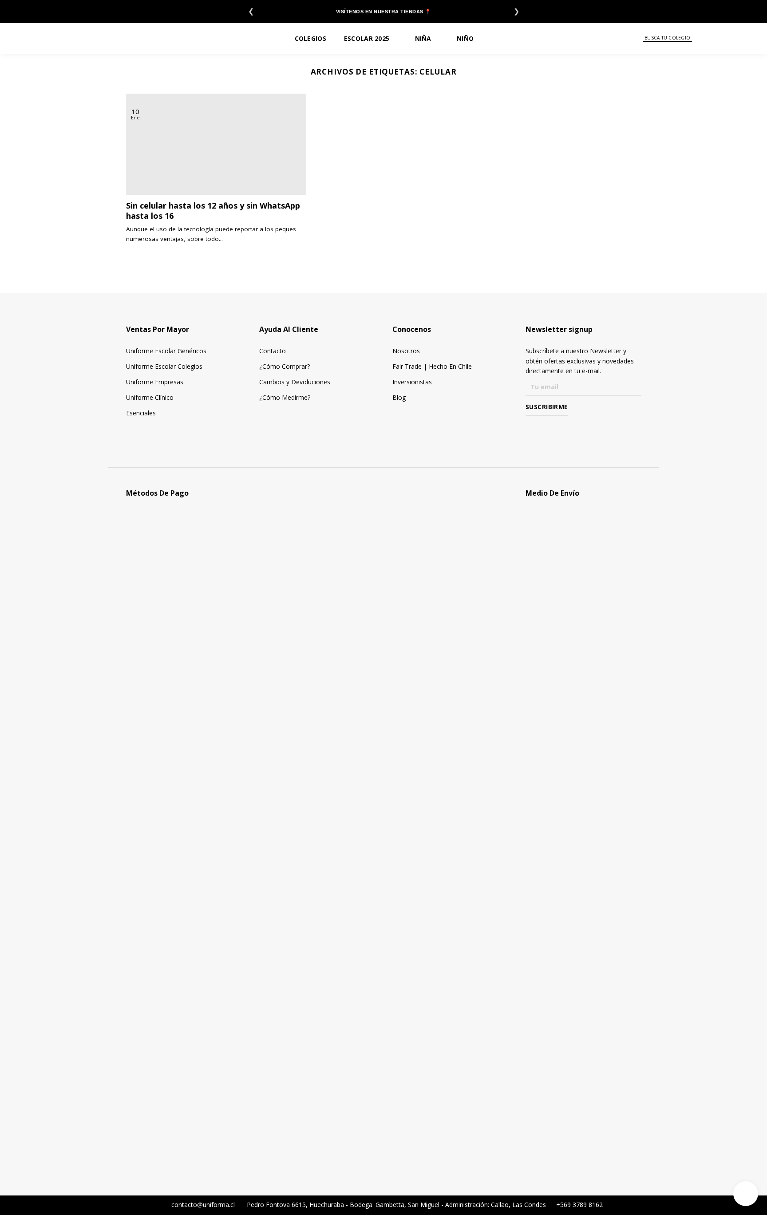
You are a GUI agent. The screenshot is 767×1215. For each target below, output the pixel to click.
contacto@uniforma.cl (202, 1204)
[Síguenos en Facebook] (530, 429)
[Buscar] (698, 38)
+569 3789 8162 (578, 1204)
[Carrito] (745, 38)
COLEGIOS (310, 38)
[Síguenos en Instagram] (543, 429)
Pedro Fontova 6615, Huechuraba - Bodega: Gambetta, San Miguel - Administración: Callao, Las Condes (397, 1204)
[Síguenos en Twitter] (556, 429)
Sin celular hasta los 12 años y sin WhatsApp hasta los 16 (213, 211)
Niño (465, 38)
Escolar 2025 (366, 38)
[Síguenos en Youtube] (569, 429)
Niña (423, 38)
